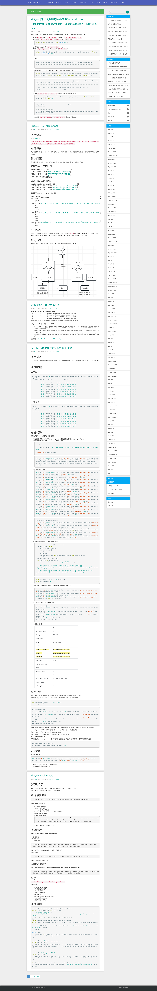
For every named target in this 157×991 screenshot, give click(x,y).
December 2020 (112, 365)
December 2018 (112, 451)
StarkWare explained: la (119, 66)
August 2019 (111, 421)
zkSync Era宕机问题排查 (44, 126)
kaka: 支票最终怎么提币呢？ (116, 96)
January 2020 (112, 402)
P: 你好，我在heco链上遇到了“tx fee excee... (119, 85)
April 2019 (111, 436)
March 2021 (111, 353)
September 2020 (112, 376)
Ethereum (58, 2)
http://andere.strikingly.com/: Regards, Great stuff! (119, 74)
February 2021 (112, 357)
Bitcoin (105, 2)
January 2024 (112, 238)
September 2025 (112, 167)
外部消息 (37, 138)
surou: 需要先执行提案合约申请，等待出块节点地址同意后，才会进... (119, 78)
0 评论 (57, 32)
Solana (67, 2)
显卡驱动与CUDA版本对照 (45, 304)
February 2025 (112, 193)
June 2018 (111, 473)
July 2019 (110, 424)
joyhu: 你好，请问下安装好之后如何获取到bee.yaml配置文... (119, 93)
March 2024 (111, 234)
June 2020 (111, 383)
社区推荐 (50, 2)
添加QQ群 (111, 493)
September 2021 (112, 331)
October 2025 (112, 163)
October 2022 (112, 290)
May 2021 (111, 346)
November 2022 (112, 286)
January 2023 (112, 279)
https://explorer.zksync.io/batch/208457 (58, 175)
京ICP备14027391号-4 (123, 987)
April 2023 (111, 267)
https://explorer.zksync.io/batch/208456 (58, 173)
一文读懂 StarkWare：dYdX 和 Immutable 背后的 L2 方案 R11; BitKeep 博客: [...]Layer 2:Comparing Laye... (119, 70)
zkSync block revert (42, 775)
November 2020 (112, 368)
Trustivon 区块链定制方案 (115, 489)
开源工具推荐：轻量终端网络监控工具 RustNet (119, 42)
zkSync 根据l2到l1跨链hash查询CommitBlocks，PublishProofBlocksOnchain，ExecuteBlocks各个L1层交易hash (64, 24)
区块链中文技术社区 (35, 2)
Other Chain (83, 2)
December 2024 (112, 200)
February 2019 (112, 443)
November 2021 (112, 323)
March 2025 (111, 189)
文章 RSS (110, 502)
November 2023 (112, 245)
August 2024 (111, 215)
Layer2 (74, 2)
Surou (35, 32)
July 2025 (110, 174)
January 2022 (112, 316)
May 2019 (111, 432)
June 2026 (111, 133)
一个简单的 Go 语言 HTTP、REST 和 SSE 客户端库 (119, 20)
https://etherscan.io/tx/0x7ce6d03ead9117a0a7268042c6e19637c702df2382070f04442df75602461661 (70, 222)
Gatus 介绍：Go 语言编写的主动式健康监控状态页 (119, 35)
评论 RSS (110, 506)
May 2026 (111, 137)
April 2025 (111, 185)
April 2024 (111, 230)
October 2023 (112, 249)
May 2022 (111, 305)
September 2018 (112, 462)
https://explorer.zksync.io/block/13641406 (65, 189)
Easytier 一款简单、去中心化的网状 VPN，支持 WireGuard (119, 50)
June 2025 (111, 178)
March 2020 (111, 395)
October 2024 (112, 208)
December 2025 (112, 155)
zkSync (51, 32)
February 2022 (112, 312)
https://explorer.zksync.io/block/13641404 (65, 186)
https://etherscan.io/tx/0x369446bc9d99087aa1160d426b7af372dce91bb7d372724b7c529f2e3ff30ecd (70, 204)
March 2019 (111, 439)
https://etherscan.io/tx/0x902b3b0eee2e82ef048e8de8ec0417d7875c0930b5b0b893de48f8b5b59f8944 (69, 213)
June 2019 (111, 428)
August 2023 (111, 256)
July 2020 (110, 380)
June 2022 (111, 301)
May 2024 (111, 226)
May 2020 (111, 387)
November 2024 (112, 204)
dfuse (118, 113)
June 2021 (111, 342)
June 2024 (111, 223)
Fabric (92, 2)
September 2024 (112, 211)
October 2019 (112, 413)
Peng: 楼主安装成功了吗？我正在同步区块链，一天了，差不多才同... (119, 89)
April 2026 (111, 140)
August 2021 (111, 335)
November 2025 (112, 159)
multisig (118, 120)
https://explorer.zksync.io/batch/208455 (58, 171)
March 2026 (111, 144)
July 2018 (110, 469)
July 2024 (110, 219)
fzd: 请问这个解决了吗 (114, 63)
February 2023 (112, 275)
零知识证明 (118, 116)
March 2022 (111, 309)
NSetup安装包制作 (113, 485)
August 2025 (111, 170)
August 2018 (111, 466)
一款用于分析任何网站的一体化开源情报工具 (119, 28)
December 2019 (112, 406)
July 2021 (110, 338)
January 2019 (112, 447)
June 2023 (111, 264)
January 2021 (112, 361)
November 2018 (112, 454)
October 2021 (112, 327)
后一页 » (36, 976)
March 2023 (111, 271)
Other (122, 2)
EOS (98, 2)
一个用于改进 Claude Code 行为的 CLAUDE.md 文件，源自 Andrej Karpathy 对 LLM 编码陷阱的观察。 (119, 54)
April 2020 (111, 391)
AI (44, 2)
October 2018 (112, 458)
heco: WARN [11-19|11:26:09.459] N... (118, 81)
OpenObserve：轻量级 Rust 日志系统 (118, 46)
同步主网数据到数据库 (118, 109)
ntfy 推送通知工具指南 (114, 24)
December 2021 (112, 320)
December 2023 (112, 241)
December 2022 (112, 282)
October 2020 (112, 372)
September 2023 (112, 252)
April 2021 (111, 350)
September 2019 (112, 417)
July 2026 (110, 129)
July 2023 (110, 260)
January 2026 (112, 152)
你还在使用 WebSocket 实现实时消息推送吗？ (119, 31)
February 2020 (112, 398)
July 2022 (110, 297)
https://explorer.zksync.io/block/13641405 (65, 188)
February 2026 (112, 148)
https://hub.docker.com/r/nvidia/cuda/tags (49, 339)
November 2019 (112, 409)
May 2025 (111, 181)
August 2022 (111, 294)
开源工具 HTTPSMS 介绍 (115, 39)
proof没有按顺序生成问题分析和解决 (52, 348)
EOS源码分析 (118, 105)
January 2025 (112, 196)
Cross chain (114, 2)
